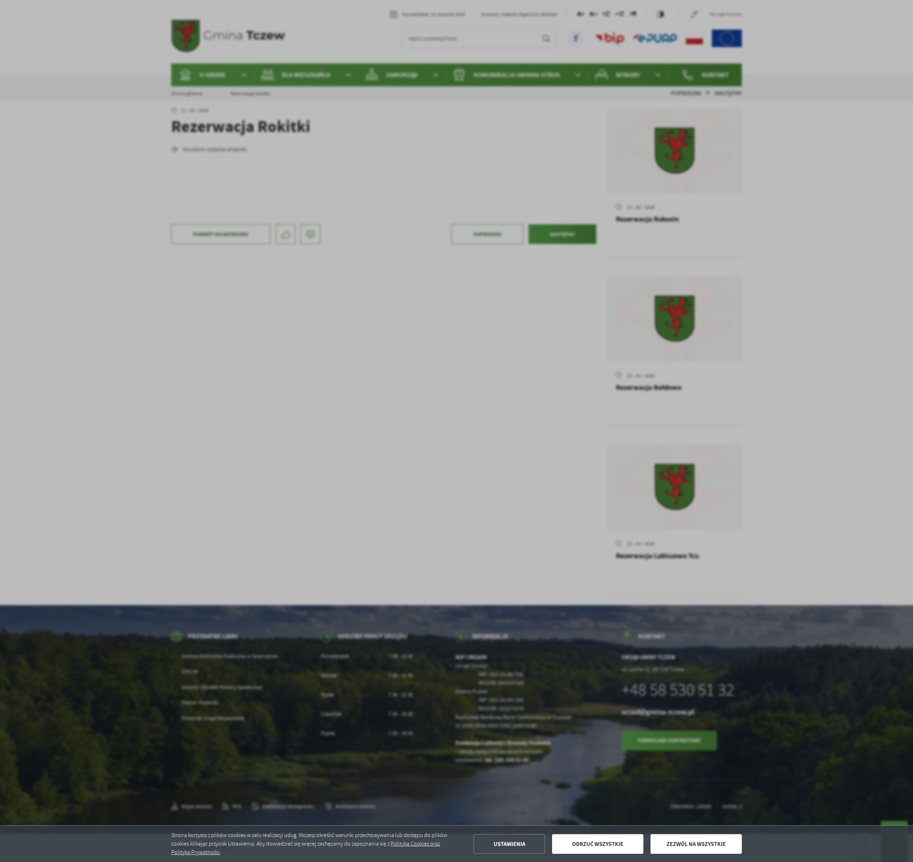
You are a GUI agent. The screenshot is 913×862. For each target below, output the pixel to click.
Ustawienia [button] (509, 844)
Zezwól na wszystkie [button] (696, 844)
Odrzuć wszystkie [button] (597, 844)
